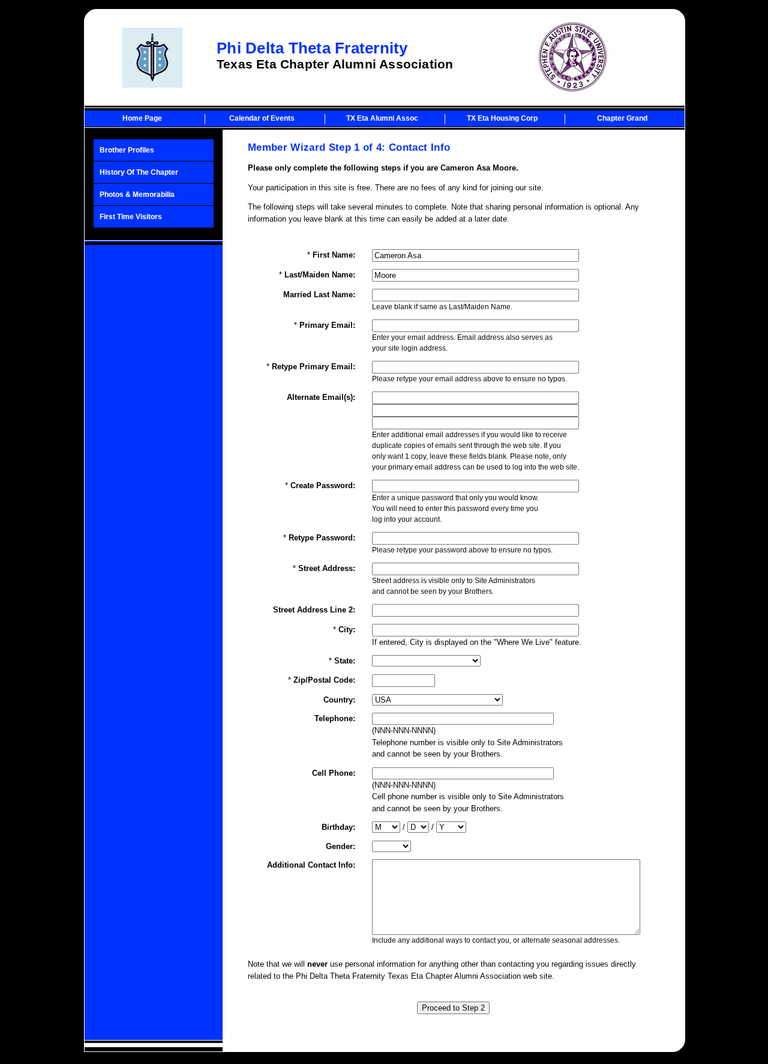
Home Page (142, 118)
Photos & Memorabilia (137, 194)
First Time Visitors (131, 217)
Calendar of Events (262, 118)
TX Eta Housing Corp (502, 118)
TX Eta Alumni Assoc (382, 118)
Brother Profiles (127, 150)
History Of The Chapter (139, 172)
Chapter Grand (622, 118)
